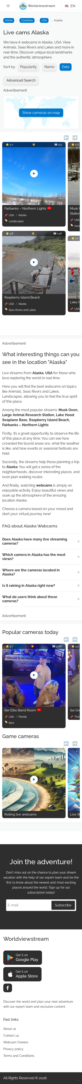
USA (44, 20)
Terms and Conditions (18, 1055)
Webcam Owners (15, 1042)
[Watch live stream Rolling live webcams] (34, 810)
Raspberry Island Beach (22, 297)
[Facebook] (7, 988)
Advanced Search (21, 80)
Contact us (11, 1035)
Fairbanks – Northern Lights (27, 208)
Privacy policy (13, 1049)
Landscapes (16, 221)
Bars (11, 722)
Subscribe (63, 905)
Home (8, 20)
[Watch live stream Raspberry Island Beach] (34, 293)
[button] (66, 137)
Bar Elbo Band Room (22, 710)
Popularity (28, 67)
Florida (22, 716)
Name (49, 67)
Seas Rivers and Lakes (22, 310)
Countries (27, 20)
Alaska (22, 215)
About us (9, 1029)
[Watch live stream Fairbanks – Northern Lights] (34, 204)
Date (65, 67)
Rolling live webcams (20, 814)
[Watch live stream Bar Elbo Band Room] (34, 706)
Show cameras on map (41, 113)
